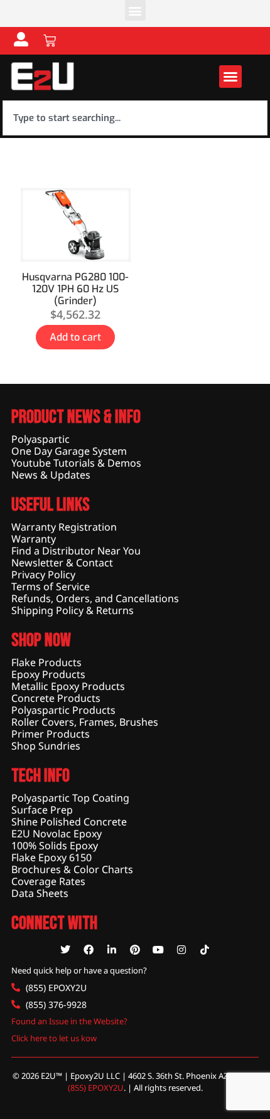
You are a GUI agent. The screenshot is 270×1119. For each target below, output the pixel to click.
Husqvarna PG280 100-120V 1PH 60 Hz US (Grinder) (75, 288)
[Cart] (49, 41)
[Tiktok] (205, 950)
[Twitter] (65, 950)
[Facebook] (88, 950)
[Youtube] (158, 950)
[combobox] (135, 117)
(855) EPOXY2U (96, 1087)
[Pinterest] (135, 950)
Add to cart (75, 337)
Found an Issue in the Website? (69, 1021)
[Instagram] (181, 950)
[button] (135, 10)
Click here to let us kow (54, 1038)
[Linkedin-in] (112, 950)
